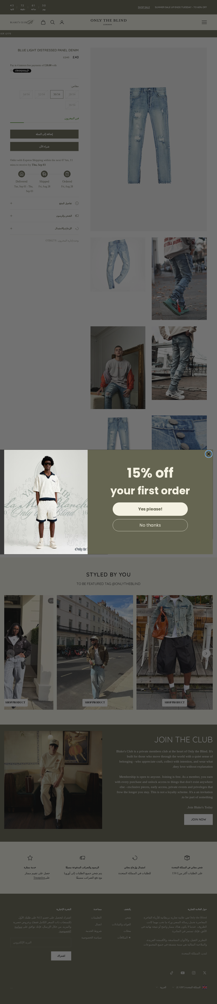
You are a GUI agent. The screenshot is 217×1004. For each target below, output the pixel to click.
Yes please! (150, 509)
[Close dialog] (208, 454)
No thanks (150, 525)
